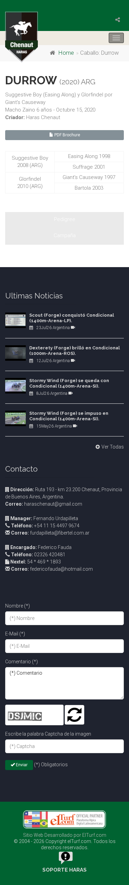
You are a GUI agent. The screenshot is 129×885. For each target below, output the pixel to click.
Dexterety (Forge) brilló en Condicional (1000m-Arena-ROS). (74, 350)
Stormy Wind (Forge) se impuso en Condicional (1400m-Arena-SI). (68, 416)
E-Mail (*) (15, 633)
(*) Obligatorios (51, 764)
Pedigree (64, 219)
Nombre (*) (17, 606)
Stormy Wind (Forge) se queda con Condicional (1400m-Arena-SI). (69, 383)
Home (66, 53)
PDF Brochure (66, 135)
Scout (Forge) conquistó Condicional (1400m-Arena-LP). (71, 318)
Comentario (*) (21, 661)
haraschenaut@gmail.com (43, 504)
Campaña (65, 235)
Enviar (21, 764)
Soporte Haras (64, 870)
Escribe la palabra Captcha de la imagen (48, 734)
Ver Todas (112, 447)
